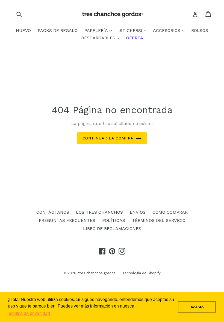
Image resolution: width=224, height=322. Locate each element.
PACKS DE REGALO (58, 30)
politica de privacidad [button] (29, 313)
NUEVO (23, 30)
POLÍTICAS (113, 220)
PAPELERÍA (96, 30)
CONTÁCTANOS (52, 212)
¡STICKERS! (131, 30)
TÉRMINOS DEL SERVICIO (158, 220)
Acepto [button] (197, 307)
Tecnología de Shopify (141, 273)
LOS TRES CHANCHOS (99, 212)
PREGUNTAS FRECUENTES (67, 220)
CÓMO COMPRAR (170, 212)
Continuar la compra (107, 138)
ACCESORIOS (167, 30)
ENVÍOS (138, 212)
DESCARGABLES (99, 37)
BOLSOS (199, 30)
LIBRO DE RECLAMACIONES (112, 228)
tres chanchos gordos (97, 273)
